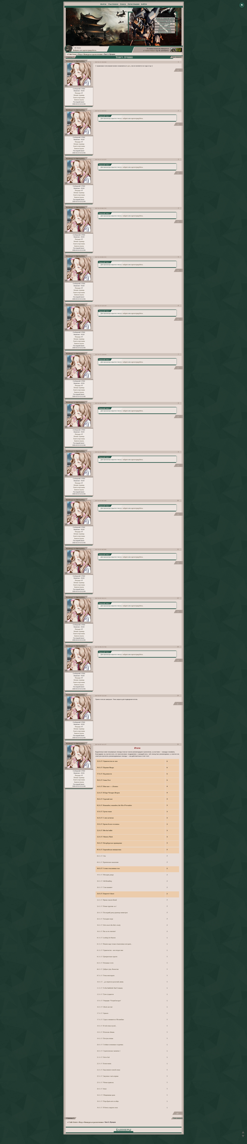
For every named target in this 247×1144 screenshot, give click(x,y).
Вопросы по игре (164, 32)
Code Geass (72, 54)
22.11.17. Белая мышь (104, 1063)
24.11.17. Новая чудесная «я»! (107, 906)
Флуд (80, 54)
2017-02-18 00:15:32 (100, 257)
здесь (128, 66)
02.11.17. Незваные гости (105, 963)
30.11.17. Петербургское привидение (109, 843)
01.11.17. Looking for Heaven (106, 938)
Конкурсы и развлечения (93, 54)
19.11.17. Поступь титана (105, 1038)
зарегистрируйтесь (89, 50)
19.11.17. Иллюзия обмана (105, 1032)
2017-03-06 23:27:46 (100, 647)
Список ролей (164, 24)
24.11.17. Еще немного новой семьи (108, 1070)
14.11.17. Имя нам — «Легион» (107, 786)
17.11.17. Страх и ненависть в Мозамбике (110, 1019)
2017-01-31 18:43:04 (100, 62)
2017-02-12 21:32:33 (100, 159)
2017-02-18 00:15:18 (100, 208)
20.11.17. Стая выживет (104, 887)
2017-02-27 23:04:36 (100, 354)
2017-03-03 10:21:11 (100, 598)
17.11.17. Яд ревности (104, 774)
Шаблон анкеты (164, 29)
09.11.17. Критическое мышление (107, 862)
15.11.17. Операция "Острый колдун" (109, 1000)
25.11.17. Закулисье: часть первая (107, 1076)
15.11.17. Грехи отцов (104, 811)
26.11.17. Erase (102, 1089)
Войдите (76, 50)
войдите (125, 118)
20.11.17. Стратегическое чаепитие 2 (108, 1051)
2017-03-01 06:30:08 (100, 549)
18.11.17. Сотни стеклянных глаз (108, 868)
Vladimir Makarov (150, 50)
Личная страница (78, 95)
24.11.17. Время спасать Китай (107, 900)
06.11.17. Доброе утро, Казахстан (107, 969)
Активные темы (123, 7)
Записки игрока (79, 100)
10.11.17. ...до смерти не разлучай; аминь (110, 982)
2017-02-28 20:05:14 (100, 452)
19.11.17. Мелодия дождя (105, 875)
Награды (78, 93)
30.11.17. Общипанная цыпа (106, 1095)
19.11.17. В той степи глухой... (107, 1026)
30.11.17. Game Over (104, 780)
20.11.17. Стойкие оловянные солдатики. (110, 1044)
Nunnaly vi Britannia (75, 61)
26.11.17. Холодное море (105, 919)
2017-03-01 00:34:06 (100, 501)
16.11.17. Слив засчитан (105, 818)
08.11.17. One (101, 856)
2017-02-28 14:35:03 (100, 403)
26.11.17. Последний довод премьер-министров (112, 912)
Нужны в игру (164, 27)
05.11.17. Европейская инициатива (109, 849)
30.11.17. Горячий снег (105, 799)
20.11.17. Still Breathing (104, 881)
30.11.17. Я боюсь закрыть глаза (107, 1107)
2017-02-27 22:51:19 (100, 306)
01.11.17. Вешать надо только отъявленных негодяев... (114, 944)
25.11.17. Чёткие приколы (105, 1082)
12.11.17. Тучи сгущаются (105, 994)
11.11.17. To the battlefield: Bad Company (110, 988)
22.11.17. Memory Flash (105, 837)
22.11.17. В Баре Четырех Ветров (108, 792)
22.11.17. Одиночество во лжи (107, 761)
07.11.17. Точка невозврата (105, 975)
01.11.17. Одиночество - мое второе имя (110, 950)
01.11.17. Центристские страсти (107, 956)
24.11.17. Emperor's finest (105, 893)
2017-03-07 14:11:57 (100, 744)
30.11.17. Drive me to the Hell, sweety (109, 925)
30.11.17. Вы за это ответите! (106, 931)
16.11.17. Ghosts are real (104, 1007)
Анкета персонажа (79, 97)
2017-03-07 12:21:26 (100, 696)
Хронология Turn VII (165, 21)
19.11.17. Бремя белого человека (108, 824)
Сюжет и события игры (164, 18)
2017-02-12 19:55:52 (100, 111)
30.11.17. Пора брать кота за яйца (107, 1101)
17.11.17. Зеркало (102, 1013)
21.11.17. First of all (103, 1057)
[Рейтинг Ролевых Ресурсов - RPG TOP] (176, 51)
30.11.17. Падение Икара (105, 767)
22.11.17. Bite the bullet (104, 830)
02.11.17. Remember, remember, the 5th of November (114, 805)
